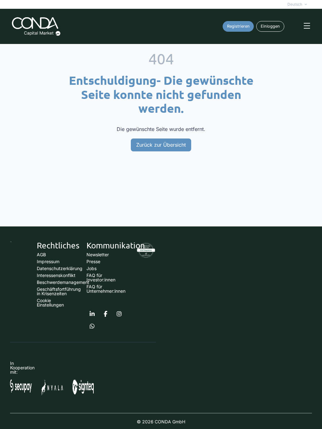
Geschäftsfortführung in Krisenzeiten (59, 291)
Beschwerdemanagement (63, 282)
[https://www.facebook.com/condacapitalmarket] (105, 314)
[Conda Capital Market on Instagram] (119, 314)
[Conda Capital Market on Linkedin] (92, 314)
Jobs (91, 268)
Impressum (48, 261)
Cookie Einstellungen (50, 302)
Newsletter (97, 254)
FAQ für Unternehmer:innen (105, 289)
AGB (41, 254)
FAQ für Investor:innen (100, 277)
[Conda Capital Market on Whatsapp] (92, 326)
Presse (93, 261)
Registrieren (238, 26)
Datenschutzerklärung (59, 268)
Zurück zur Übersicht (161, 145)
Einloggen (270, 26)
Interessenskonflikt (56, 275)
